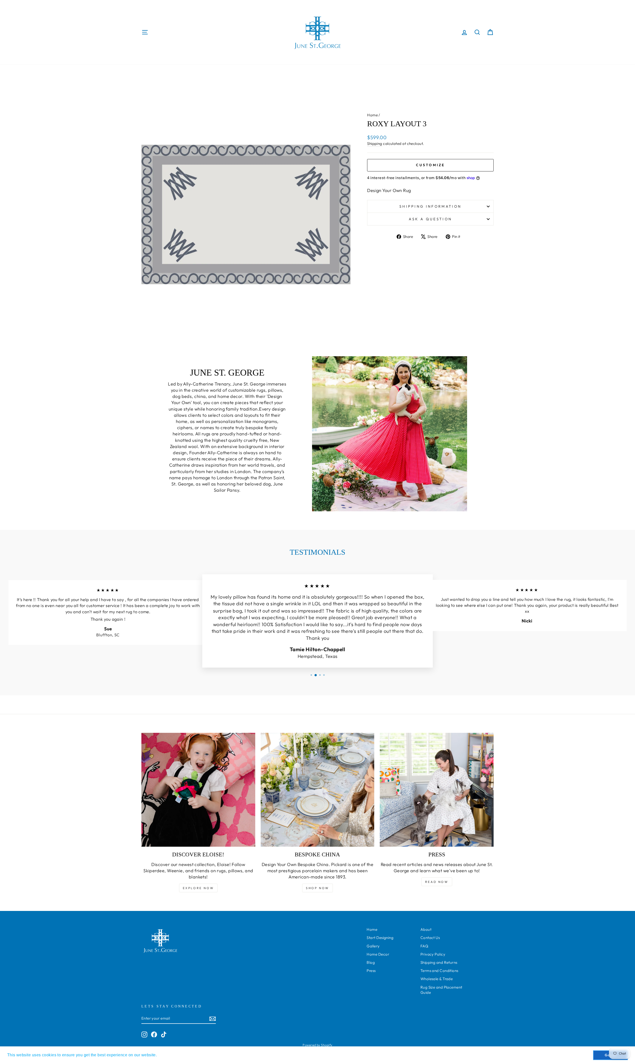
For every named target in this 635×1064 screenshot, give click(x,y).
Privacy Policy (432, 954)
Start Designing (380, 937)
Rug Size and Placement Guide (441, 990)
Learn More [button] (169, 1055)
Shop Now (317, 888)
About (425, 929)
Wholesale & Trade (436, 978)
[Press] (437, 790)
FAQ (424, 946)
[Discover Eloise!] (198, 790)
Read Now (436, 882)
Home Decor (378, 954)
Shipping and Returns (438, 962)
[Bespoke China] (318, 790)
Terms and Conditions (439, 970)
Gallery (373, 946)
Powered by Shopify (317, 1045)
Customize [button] (430, 165)
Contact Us (430, 937)
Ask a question (430, 219)
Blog (371, 962)
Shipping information (430, 206)
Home (372, 115)
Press (371, 970)
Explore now (198, 888)
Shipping (374, 143)
